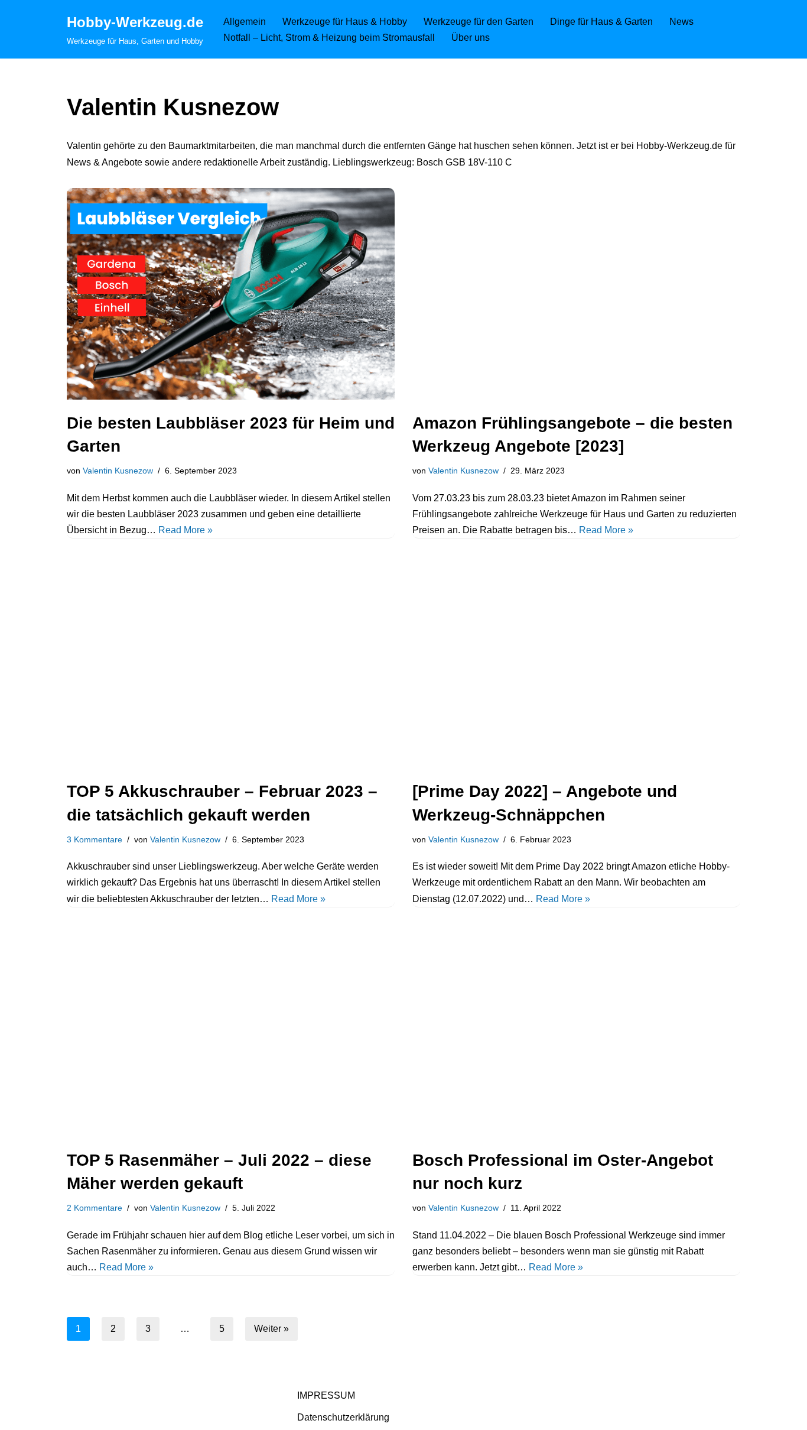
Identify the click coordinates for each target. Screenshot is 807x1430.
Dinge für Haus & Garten (601, 22)
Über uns (470, 38)
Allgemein (244, 22)
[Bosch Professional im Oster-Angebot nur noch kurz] (576, 1031)
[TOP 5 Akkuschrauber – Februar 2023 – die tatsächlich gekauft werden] (231, 662)
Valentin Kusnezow (118, 470)
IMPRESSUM (326, 1395)
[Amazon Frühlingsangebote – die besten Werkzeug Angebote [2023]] (576, 294)
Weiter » (271, 1329)
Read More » (185, 530)
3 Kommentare (94, 839)
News (681, 22)
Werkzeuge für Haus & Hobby (344, 22)
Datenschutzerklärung (343, 1417)
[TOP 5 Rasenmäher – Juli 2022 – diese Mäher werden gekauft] (231, 1031)
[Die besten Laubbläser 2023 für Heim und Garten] (231, 294)
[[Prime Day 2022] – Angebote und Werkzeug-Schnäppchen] (576, 662)
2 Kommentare (94, 1207)
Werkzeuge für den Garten (478, 22)
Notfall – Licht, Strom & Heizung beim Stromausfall (329, 38)
